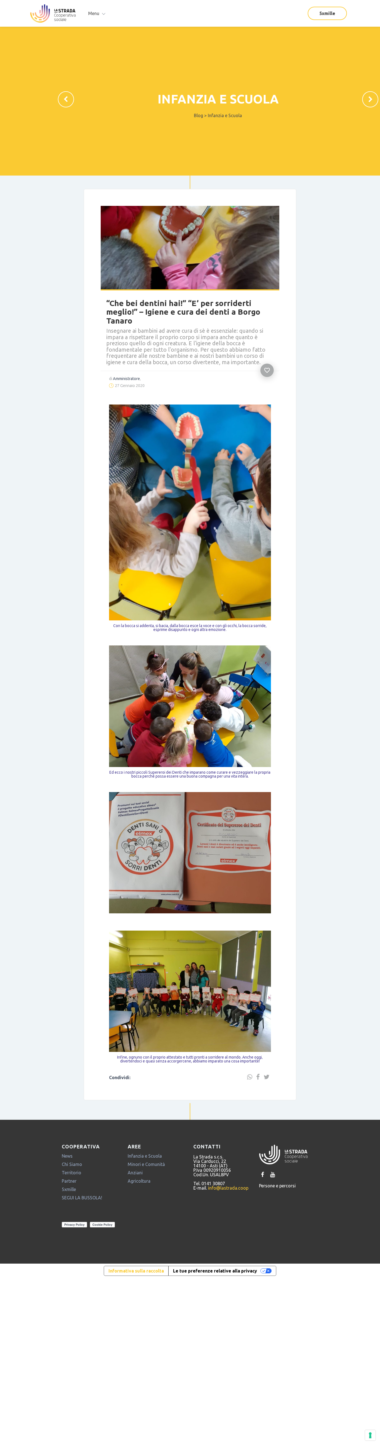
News (67, 1175)
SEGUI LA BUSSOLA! (82, 1217)
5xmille (327, 13)
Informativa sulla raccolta (136, 1290)
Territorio (71, 1192)
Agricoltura (139, 1201)
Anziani (135, 1192)
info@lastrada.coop (228, 1207)
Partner (69, 1201)
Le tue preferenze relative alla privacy (215, 1290)
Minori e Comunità (146, 1184)
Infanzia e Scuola (218, 99)
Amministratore (120, 364)
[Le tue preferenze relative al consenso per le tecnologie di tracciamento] (370, 1435)
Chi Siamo (72, 1184)
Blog (198, 115)
